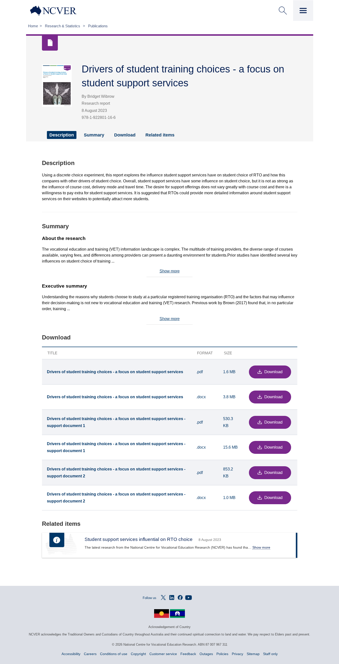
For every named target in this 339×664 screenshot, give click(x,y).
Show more (170, 271)
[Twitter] (163, 597)
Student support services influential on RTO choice (139, 539)
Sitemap (253, 654)
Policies (222, 654)
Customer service (163, 654)
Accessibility (71, 654)
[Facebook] (180, 597)
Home (33, 26)
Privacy (237, 654)
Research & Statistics (63, 26)
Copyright (138, 654)
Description (61, 135)
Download (125, 135)
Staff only (270, 654)
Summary (94, 135)
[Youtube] (188, 597)
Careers (90, 654)
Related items (159, 135)
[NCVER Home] (62, 11)
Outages (206, 654)
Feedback (188, 654)
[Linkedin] (171, 597)
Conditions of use (113, 654)
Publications (98, 26)
